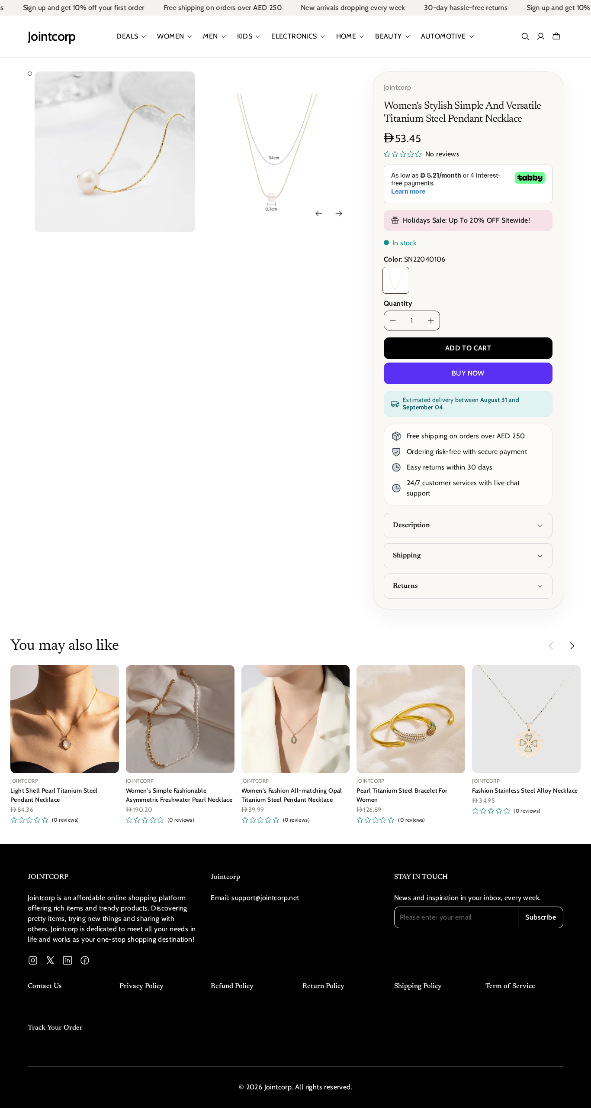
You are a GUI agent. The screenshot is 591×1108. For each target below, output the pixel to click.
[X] (50, 960)
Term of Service (510, 986)
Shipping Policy (418, 986)
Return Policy (323, 986)
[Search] (525, 36)
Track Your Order (55, 1027)
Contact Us (44, 986)
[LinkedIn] (67, 960)
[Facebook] (85, 960)
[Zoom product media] (176, 90)
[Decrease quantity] (392, 320)
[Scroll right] (572, 645)
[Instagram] (33, 960)
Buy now (468, 373)
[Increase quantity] (431, 320)
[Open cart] (556, 36)
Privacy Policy (141, 986)
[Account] (541, 36)
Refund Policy (232, 986)
